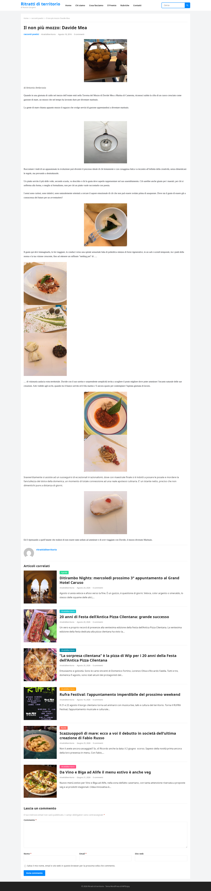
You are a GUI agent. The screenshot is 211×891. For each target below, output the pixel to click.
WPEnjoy (126, 886)
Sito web (139, 853)
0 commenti (79, 34)
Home (26, 18)
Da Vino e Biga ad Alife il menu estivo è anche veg (105, 772)
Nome (27, 853)
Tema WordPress (112, 886)
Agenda (64, 572)
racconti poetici (37, 18)
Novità (63, 728)
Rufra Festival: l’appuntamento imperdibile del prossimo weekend (120, 694)
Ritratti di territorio (40, 4)
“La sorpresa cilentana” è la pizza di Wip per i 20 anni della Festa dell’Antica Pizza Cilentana (118, 658)
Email (83, 853)
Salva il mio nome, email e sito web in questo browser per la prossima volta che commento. (71, 865)
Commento (30, 820)
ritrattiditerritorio (48, 34)
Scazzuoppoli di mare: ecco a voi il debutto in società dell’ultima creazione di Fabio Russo (118, 735)
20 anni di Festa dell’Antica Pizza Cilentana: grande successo (114, 616)
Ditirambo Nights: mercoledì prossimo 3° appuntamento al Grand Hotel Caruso (119, 580)
